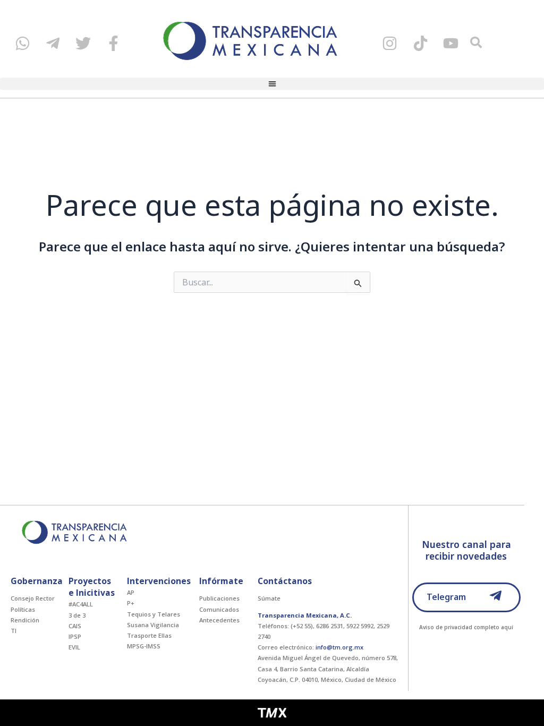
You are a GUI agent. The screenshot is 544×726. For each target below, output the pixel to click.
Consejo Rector (33, 598)
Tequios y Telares (153, 614)
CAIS (75, 626)
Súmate (269, 598)
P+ (130, 603)
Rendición (25, 620)
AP (130, 592)
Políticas (23, 609)
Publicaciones (219, 598)
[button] (272, 84)
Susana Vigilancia (153, 625)
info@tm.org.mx (339, 647)
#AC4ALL (81, 604)
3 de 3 (77, 615)
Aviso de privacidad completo (459, 627)
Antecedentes (219, 620)
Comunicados (219, 609)
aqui (507, 627)
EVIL (74, 647)
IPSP (75, 636)
